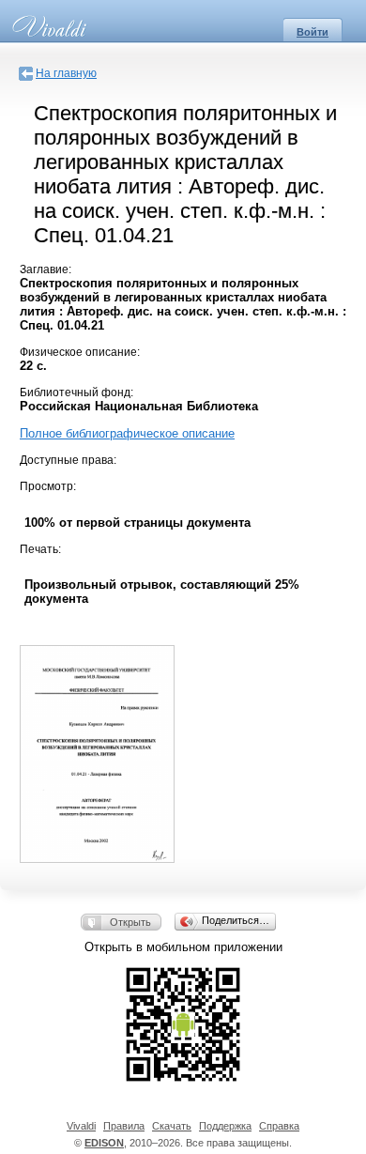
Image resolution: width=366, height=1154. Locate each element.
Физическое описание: (80, 352)
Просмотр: (48, 486)
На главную (66, 73)
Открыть (130, 922)
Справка (279, 1125)
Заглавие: (45, 269)
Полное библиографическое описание (127, 433)
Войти (312, 32)
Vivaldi (81, 1125)
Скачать (171, 1125)
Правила (124, 1125)
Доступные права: (68, 460)
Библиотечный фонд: (76, 392)
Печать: (40, 549)
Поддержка (225, 1125)
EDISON (104, 1142)
